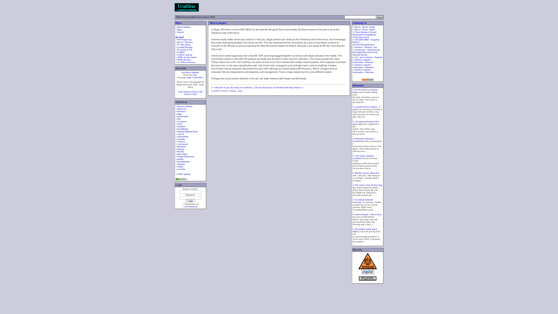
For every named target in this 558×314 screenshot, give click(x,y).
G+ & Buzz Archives (186, 62)
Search (180, 32)
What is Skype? (218, 23)
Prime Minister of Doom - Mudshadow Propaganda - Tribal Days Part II (365, 34)
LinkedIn (181, 139)
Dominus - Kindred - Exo (366, 47)
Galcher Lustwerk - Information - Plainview (363, 61)
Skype (233, 91)
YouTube (181, 169)
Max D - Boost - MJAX (365, 27)
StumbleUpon (183, 161)
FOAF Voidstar (184, 174)
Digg (179, 114)
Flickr (179, 124)
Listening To (359, 23)
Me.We (180, 151)
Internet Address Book (187, 131)
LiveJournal (182, 144)
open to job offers (195, 77)
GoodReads (182, 129)
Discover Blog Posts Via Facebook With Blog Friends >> (279, 87)
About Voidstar (184, 27)
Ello (179, 119)
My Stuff (180, 37)
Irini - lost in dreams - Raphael (368, 57)
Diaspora (181, 111)
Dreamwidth (182, 116)
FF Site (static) (184, 44)
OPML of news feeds (186, 57)
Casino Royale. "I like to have (367, 214)
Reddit (180, 159)
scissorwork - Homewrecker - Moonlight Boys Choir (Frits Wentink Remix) (367, 52)
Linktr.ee (181, 141)
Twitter (180, 167)
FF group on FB (184, 50)
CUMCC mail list (184, 55)
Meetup (180, 149)
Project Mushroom (185, 156)
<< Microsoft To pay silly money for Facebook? (232, 87)
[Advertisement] (331, 7)
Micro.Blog (182, 154)
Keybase (181, 126)
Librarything (182, 136)
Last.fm (180, 134)
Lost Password (190, 206)
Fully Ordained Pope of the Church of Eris (190, 93)
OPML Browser (184, 60)
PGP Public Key (184, 40)
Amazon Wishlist (184, 106)
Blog (179, 29)
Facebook (181, 121)
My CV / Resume (185, 42)
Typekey (181, 164)
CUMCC (181, 52)
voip (239, 91)
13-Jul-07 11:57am (220, 91)
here (195, 75)
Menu (179, 23)
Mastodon (181, 146)
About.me (181, 109)
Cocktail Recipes (185, 47)
